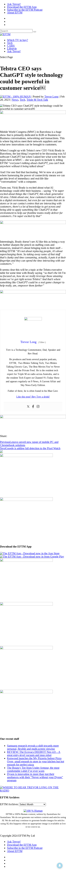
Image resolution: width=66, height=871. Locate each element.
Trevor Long (51, 96)
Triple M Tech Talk (37, 99)
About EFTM (14, 12)
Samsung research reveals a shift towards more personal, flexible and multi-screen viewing (33, 747)
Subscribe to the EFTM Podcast (24, 9)
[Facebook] (33, 407)
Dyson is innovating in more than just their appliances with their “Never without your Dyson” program (35, 777)
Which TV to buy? (17, 40)
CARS (11, 45)
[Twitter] (28, 407)
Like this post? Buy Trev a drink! (33, 396)
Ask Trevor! (14, 4)
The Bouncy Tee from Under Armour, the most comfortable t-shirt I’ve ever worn (33, 769)
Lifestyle (12, 48)
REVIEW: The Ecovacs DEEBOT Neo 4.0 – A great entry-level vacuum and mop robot (33, 753)
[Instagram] (38, 407)
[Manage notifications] (59, 865)
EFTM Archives (9, 804)
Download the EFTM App (22, 6)
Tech (9, 42)
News (15, 99)
